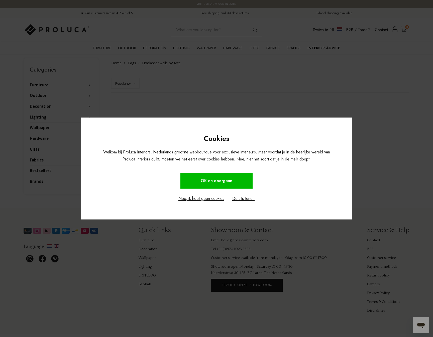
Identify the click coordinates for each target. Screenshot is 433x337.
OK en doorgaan (216, 181)
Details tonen (243, 198)
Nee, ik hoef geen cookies (201, 198)
